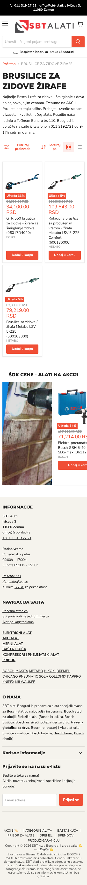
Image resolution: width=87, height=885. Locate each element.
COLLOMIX (57, 676)
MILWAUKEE (25, 682)
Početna (9, 64)
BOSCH (11, 237)
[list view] (79, 147)
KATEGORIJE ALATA (37, 830)
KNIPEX (8, 682)
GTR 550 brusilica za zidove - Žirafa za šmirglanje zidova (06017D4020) (22, 225)
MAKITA (21, 671)
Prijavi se (71, 800)
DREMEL (63, 671)
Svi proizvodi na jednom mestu (25, 616)
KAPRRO (74, 676)
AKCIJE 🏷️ (11, 830)
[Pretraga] (78, 41)
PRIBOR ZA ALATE (20, 835)
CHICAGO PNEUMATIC (20, 676)
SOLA (43, 676)
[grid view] (68, 147)
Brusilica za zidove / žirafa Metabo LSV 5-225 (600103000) (21, 329)
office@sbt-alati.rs (16, 532)
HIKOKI (50, 671)
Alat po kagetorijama (18, 622)
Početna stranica (15, 611)
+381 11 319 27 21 (16, 538)
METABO (54, 247)
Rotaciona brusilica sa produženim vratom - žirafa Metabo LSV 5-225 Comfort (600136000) (64, 230)
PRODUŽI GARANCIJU (43, 840)
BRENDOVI (66, 835)
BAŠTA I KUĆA (67, 830)
